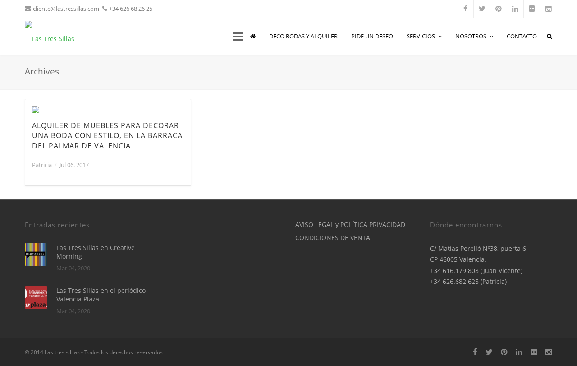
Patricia (42, 165)
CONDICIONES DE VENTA (332, 237)
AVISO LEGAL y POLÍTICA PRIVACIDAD (350, 224)
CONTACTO (522, 36)
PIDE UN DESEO (372, 36)
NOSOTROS (470, 36)
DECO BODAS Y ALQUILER (303, 36)
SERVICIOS (421, 36)
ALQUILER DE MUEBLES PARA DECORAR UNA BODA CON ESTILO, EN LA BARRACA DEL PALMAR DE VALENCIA (107, 135)
